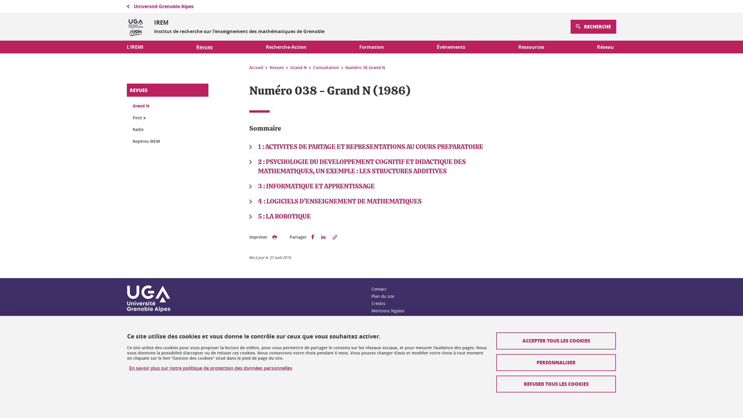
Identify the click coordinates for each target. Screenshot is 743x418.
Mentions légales (388, 311)
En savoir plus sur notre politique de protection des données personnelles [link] (210, 368)
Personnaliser (556, 362)
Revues (138, 90)
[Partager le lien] (334, 237)
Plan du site (383, 296)
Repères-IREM (146, 141)
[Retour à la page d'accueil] (136, 26)
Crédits (378, 303)
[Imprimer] (274, 237)
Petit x (139, 117)
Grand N (141, 106)
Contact (379, 289)
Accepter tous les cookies (556, 340)
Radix (138, 129)
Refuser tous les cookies (556, 384)
